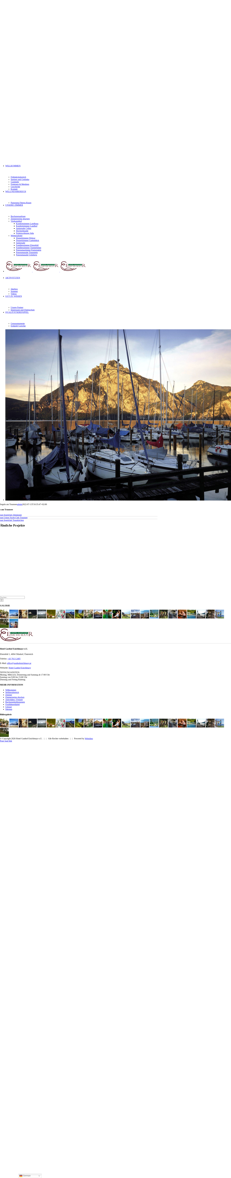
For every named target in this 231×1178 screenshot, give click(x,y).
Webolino (89, 738)
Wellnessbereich (12, 692)
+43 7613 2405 (13, 659)
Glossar (8, 707)
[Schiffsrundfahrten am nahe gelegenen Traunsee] (13, 627)
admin (19, 504)
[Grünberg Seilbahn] (154, 618)
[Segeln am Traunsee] (98, 618)
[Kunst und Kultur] (23, 618)
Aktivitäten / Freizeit (14, 699)
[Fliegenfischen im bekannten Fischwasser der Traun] (42, 618)
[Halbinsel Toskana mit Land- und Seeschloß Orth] (32, 618)
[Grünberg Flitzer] (126, 618)
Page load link (6, 741)
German (26, 1176)
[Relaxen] (51, 618)
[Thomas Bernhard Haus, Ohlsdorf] (4, 627)
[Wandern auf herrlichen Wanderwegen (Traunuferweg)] (219, 618)
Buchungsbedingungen (15, 702)
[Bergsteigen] (70, 618)
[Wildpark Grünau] (89, 618)
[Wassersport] (14, 618)
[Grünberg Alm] (4, 618)
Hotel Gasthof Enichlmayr (20, 668)
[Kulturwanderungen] (201, 618)
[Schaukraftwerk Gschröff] (173, 618)
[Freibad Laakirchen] (192, 618)
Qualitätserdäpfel (12, 704)
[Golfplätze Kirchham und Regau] (135, 618)
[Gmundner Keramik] (61, 618)
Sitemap (8, 709)
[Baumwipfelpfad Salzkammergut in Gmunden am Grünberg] (145, 618)
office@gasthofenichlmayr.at (19, 663)
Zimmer (8, 695)
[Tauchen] (79, 618)
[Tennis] (117, 618)
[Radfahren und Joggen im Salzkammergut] (210, 618)
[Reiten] (163, 618)
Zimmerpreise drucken (14, 697)
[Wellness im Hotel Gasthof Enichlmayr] (107, 618)
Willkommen (10, 690)
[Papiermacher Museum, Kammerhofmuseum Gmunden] (182, 618)
